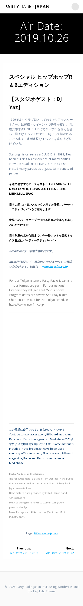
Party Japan (27, 6)
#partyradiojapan (46, 533)
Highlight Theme (44, 591)
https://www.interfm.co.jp (26, 304)
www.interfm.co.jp (54, 266)
